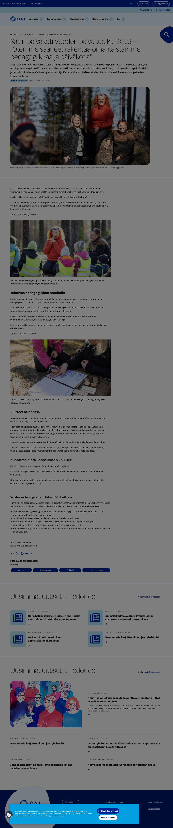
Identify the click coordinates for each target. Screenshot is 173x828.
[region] (74, 814)
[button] (9, 814)
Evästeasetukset (108, 817)
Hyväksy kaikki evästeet (108, 811)
